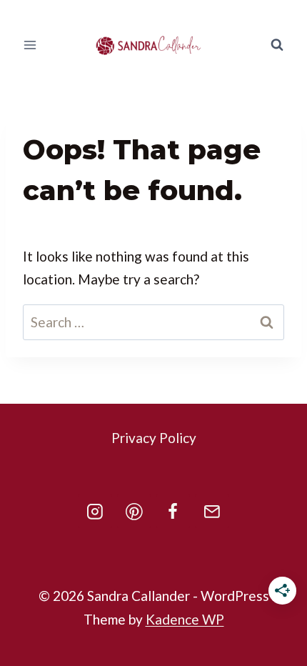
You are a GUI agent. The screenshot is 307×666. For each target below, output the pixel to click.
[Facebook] (173, 511)
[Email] (212, 511)
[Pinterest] (134, 511)
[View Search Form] (277, 45)
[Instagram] (95, 511)
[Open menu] (30, 45)
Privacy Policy (153, 437)
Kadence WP (185, 619)
